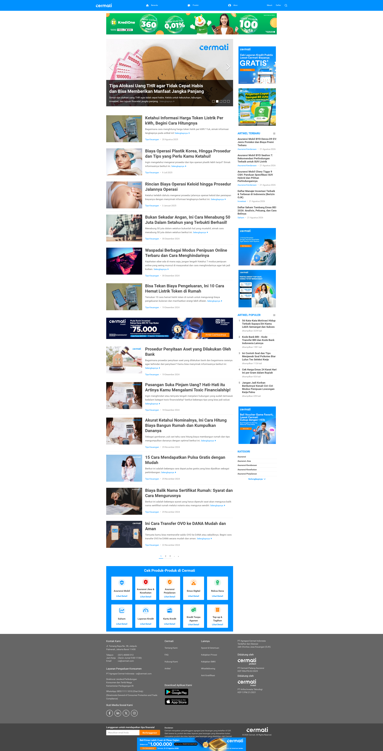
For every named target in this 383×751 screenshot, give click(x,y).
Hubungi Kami (171, 661)
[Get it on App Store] (199, 701)
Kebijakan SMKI (208, 661)
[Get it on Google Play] (199, 692)
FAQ (166, 655)
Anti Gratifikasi (208, 675)
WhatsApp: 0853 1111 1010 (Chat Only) (124, 691)
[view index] (274, 133)
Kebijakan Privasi (209, 655)
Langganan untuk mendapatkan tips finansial (130, 727)
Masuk (269, 5)
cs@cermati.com (126, 661)
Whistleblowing (208, 668)
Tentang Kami (171, 648)
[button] (111, 66)
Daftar (278, 5)
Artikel (167, 668)
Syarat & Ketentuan (210, 648)
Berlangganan (150, 733)
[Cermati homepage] (257, 729)
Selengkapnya (255, 479)
